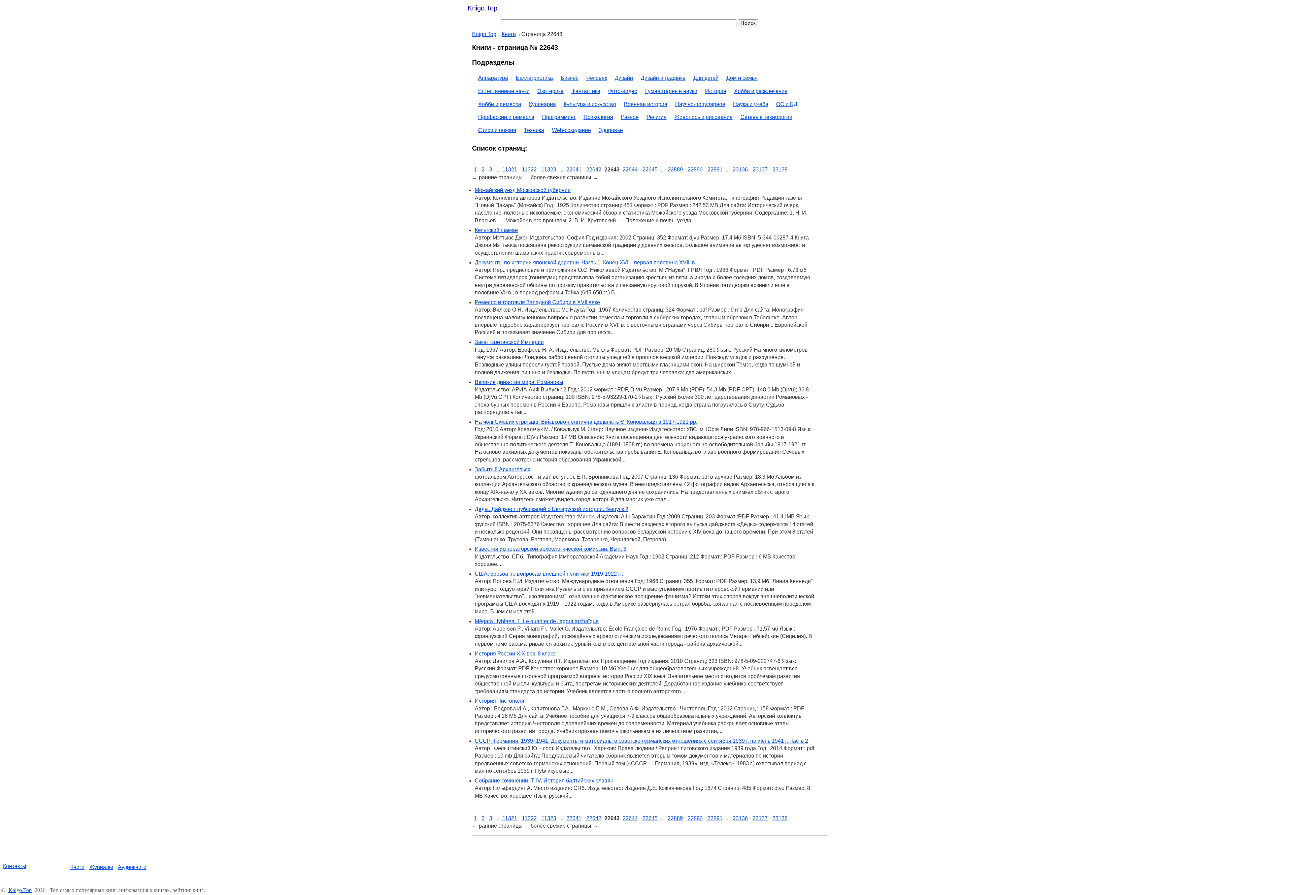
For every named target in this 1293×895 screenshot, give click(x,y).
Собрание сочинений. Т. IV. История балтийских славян (544, 781)
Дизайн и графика (663, 78)
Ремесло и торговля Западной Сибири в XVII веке (537, 302)
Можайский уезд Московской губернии (523, 190)
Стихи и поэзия (497, 130)
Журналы (101, 867)
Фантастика (585, 91)
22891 (715, 169)
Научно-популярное (700, 104)
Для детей (706, 78)
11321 (509, 169)
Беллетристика (534, 78)
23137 (760, 169)
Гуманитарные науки (671, 91)
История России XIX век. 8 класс (515, 654)
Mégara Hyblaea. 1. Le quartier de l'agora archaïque (537, 621)
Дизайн (624, 78)
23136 (740, 169)
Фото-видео (622, 91)
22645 (650, 169)
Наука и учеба (750, 104)
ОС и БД (786, 104)
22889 (675, 169)
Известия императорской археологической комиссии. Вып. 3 (550, 549)
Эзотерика (550, 91)
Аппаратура (493, 78)
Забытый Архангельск (502, 469)
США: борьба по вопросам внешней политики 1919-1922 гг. (549, 574)
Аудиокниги (132, 867)
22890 (695, 169)
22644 (630, 169)
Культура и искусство (590, 104)
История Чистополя (499, 701)
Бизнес (569, 78)
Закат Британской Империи (509, 342)
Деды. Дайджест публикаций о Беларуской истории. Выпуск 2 (551, 509)
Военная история (645, 104)
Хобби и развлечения (761, 91)
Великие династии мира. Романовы (519, 382)
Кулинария (542, 104)
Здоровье (611, 130)
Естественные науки (504, 91)
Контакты (14, 866)
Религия (656, 117)
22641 (574, 169)
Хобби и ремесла (499, 104)
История (715, 91)
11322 (529, 169)
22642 (593, 169)
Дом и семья (742, 78)
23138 (780, 169)
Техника (534, 130)
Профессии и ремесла (506, 117)
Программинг (559, 117)
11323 (548, 169)
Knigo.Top (482, 8)
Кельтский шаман (496, 230)
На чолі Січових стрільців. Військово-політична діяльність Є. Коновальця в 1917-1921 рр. (586, 422)
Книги (77, 867)
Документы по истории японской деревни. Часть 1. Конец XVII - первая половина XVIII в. (585, 262)
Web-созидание (571, 130)
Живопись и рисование (703, 117)
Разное (630, 117)
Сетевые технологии (766, 117)
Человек (596, 78)
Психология (598, 117)
